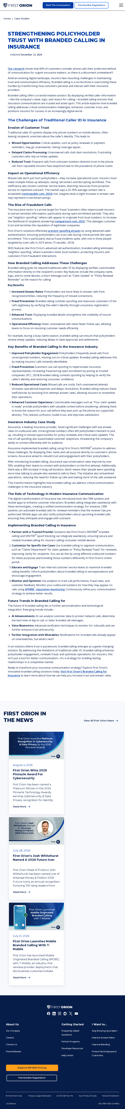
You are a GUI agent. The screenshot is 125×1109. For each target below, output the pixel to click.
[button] (120, 5)
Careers (10, 1037)
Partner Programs (71, 1041)
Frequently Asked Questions (70, 1033)
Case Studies (21, 18)
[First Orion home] (59, 1007)
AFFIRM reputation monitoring (45, 589)
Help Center (67, 1055)
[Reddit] (65, 1013)
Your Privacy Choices (88, 1096)
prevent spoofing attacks (64, 231)
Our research (16, 68)
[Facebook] (48, 1013)
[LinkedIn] (54, 1013)
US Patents (11, 1103)
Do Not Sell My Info (65, 1096)
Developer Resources (72, 1048)
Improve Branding (101, 1044)
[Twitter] (70, 1013)
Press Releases (13, 1051)
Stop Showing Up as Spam (104, 1031)
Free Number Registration (91, 5)
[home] (17, 5)
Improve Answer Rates (103, 1037)
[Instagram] (59, 1013)
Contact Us (11, 1044)
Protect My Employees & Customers (104, 1053)
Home (7, 18)
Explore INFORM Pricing (32, 1067)
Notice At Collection (110, 1096)
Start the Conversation (58, 5)
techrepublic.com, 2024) (37, 194)
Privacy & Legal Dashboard (39, 1096)
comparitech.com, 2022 (69, 221)
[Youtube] (76, 1013)
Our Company (13, 1031)
